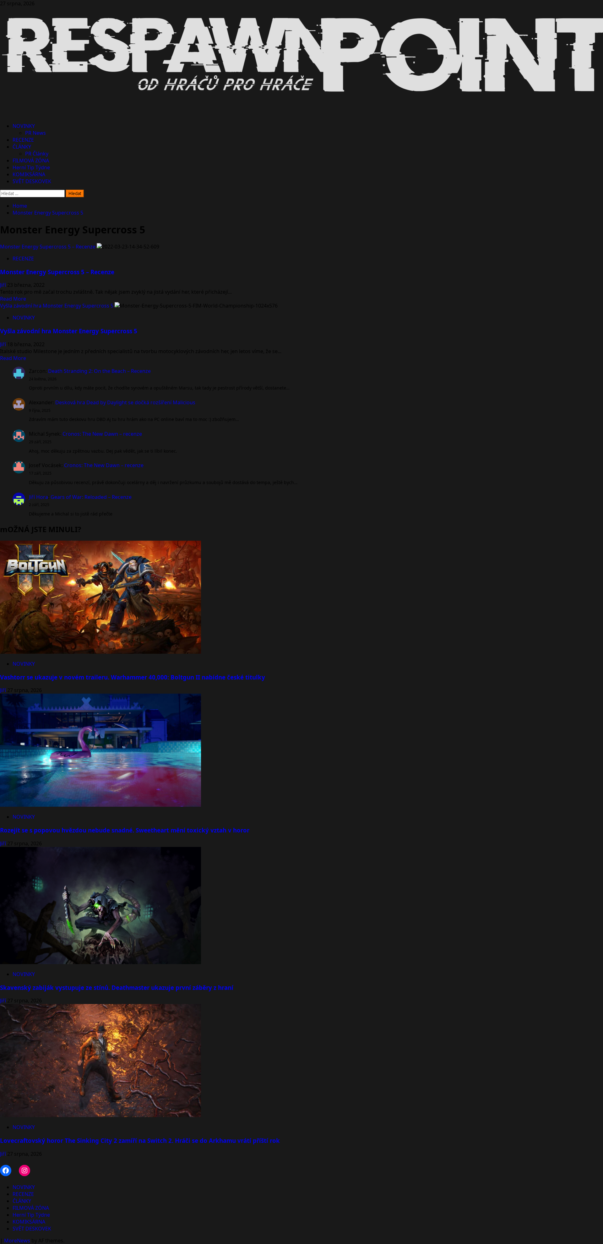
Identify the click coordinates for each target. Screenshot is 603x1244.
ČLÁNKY (22, 146)
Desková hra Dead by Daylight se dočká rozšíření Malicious (125, 402)
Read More (13, 298)
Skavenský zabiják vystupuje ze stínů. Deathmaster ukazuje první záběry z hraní (116, 987)
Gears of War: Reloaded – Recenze (91, 497)
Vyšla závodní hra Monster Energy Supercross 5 (56, 305)
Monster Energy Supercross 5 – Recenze (47, 246)
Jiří (3, 284)
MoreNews (17, 1240)
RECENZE (23, 139)
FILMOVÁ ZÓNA (31, 160)
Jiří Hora (38, 497)
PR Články (36, 153)
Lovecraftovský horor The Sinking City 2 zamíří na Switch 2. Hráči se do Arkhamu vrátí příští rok (140, 1140)
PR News (35, 132)
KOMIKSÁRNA (29, 174)
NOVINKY (24, 126)
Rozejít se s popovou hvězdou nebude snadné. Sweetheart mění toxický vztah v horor (124, 830)
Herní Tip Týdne (31, 167)
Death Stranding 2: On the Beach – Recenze (99, 371)
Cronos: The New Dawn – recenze (102, 433)
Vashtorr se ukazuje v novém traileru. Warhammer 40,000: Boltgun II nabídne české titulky (132, 677)
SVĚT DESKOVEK (32, 181)
